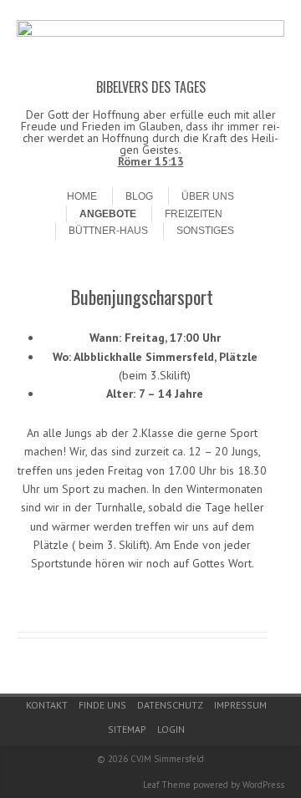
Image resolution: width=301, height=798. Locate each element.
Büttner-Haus (108, 230)
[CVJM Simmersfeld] (150, 32)
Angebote (107, 214)
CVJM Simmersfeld (167, 759)
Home (82, 196)
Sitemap (127, 729)
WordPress (263, 784)
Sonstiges (205, 230)
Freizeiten (193, 214)
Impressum (240, 705)
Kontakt (47, 705)
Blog (139, 196)
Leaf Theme (167, 784)
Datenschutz (170, 705)
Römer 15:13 (151, 161)
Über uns (207, 196)
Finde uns (102, 705)
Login (171, 729)
